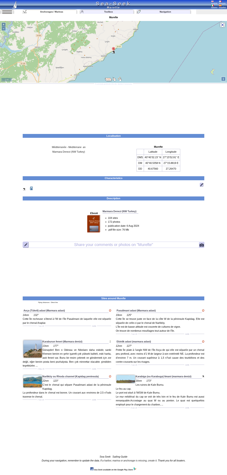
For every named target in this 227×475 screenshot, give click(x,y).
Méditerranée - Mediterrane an (69, 147)
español (222, 7)
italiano (214, 7)
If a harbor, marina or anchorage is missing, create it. (128, 460)
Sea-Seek (113, 3)
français (222, 3)
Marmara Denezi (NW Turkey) (68, 151)
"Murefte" (113, 244)
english (214, 3)
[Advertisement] (113, 107)
